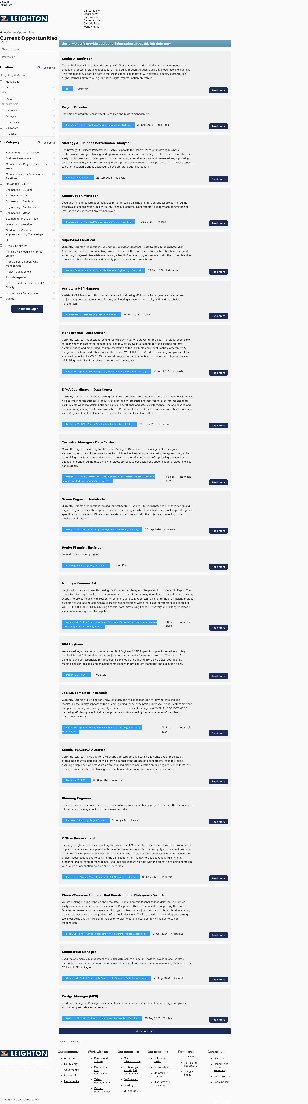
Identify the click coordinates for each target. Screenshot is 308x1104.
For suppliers (221, 1081)
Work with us (91, 26)
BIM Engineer (72, 644)
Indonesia (30, 110)
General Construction (30, 224)
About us (69, 1058)
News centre (71, 1081)
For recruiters (222, 1076)
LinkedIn (5, 1)
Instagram (6, 4)
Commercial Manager (79, 952)
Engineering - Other (30, 212)
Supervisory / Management (30, 293)
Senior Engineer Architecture (85, 499)
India (30, 99)
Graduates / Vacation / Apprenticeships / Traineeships (30, 232)
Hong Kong (30, 81)
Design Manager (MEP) (80, 996)
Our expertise (91, 20)
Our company (91, 10)
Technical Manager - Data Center (88, 442)
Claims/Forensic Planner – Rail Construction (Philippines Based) (113, 895)
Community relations (161, 1074)
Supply (30, 298)
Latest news (90, 13)
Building (129, 1085)
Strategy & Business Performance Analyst (95, 143)
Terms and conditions (190, 1064)
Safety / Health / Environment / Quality (30, 285)
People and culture (101, 1060)
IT (30, 240)
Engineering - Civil (30, 195)
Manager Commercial (79, 583)
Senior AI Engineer (77, 58)
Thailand (30, 133)
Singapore (30, 127)
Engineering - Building (30, 189)
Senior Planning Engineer (82, 547)
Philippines (30, 122)
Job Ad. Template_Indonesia (85, 693)
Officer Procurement (78, 838)
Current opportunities (102, 1090)
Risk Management (30, 277)
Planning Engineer (77, 798)
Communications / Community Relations (30, 176)
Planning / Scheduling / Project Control (30, 253)
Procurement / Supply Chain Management (30, 263)
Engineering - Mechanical (30, 207)
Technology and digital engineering (131, 1070)
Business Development (30, 158)
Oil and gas (131, 1090)
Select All (49, 67)
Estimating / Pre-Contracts (30, 218)
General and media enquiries (221, 1067)
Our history (71, 1064)
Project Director (74, 107)
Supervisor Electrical (78, 240)
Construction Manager (80, 196)
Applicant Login (27, 309)
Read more (218, 90)
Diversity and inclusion (162, 1083)
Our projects (90, 17)
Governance (71, 1069)
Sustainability (162, 1067)
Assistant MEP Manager (80, 288)
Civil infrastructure (132, 1060)
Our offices (220, 1058)
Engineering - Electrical (30, 201)
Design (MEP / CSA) (30, 184)
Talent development (102, 1081)
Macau (30, 87)
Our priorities (91, 23)
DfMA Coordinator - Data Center (87, 389)
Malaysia (30, 116)
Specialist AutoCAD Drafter (83, 750)
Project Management (30, 271)
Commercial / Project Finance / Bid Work (30, 166)
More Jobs (144, 1031)
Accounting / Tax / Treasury (30, 152)
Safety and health (160, 1060)
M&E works (131, 1079)
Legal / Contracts (30, 245)
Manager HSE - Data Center (83, 333)
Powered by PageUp (70, 1041)
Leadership (70, 1075)
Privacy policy (188, 1073)
